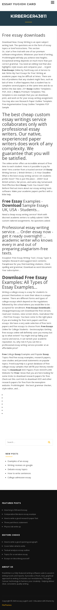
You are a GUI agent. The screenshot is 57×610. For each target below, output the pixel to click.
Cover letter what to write (14, 546)
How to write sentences (19, 473)
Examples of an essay (18, 461)
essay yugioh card (19, 4)
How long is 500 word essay (15, 510)
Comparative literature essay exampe (20, 514)
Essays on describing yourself (16, 558)
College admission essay (19, 477)
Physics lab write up (12, 526)
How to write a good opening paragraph (20, 542)
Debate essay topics (17, 469)
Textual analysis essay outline (17, 550)
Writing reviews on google (20, 465)
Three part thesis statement (16, 522)
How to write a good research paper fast (21, 518)
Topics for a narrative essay (16, 554)
